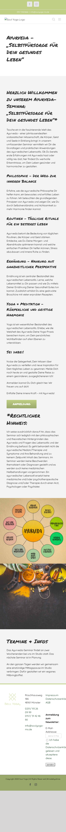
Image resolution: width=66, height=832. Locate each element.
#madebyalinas (53, 779)
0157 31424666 (22, 12)
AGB (48, 702)
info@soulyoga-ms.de (39, 12)
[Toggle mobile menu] (59, 19)
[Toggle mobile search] (53, 19)
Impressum (52, 695)
